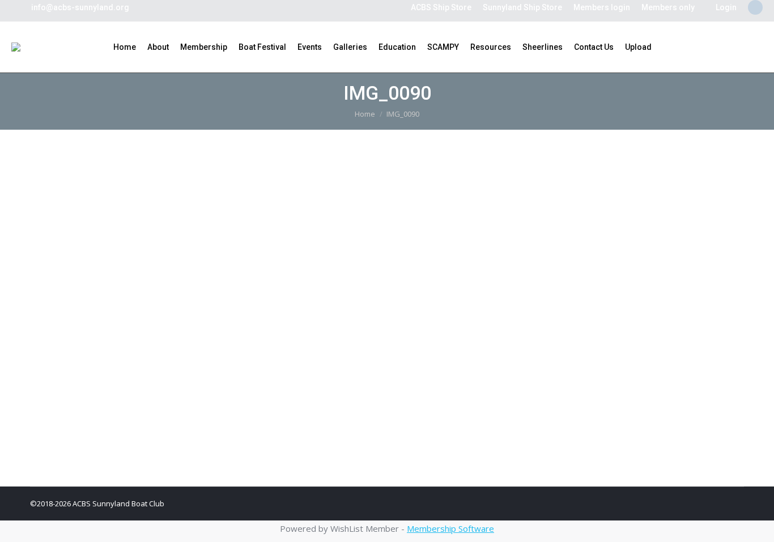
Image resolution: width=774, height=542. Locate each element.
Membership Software (450, 528)
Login (726, 7)
